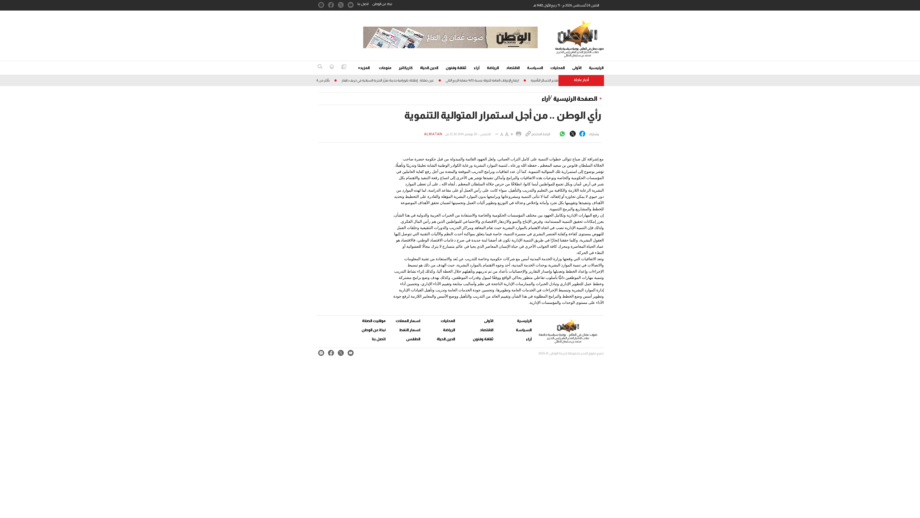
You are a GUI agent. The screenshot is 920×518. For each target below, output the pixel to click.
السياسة (535, 68)
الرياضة (493, 68)
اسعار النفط (409, 330)
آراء (477, 68)
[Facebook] (582, 134)
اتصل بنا (362, 4)
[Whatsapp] (562, 134)
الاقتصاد (513, 68)
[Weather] (331, 67)
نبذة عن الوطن (382, 4)
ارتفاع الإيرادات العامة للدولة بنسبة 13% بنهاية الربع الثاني (496, 80)
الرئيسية (596, 68)
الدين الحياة (429, 68)
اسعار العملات (408, 321)
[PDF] (343, 67)
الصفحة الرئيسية (575, 98)
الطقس (413, 339)
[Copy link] (528, 134)
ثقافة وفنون (456, 68)
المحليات (557, 68)
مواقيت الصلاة (374, 321)
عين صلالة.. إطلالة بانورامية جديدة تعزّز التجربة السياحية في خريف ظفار (401, 80)
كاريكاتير (406, 68)
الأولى (577, 68)
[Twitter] (573, 134)
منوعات (385, 68)
